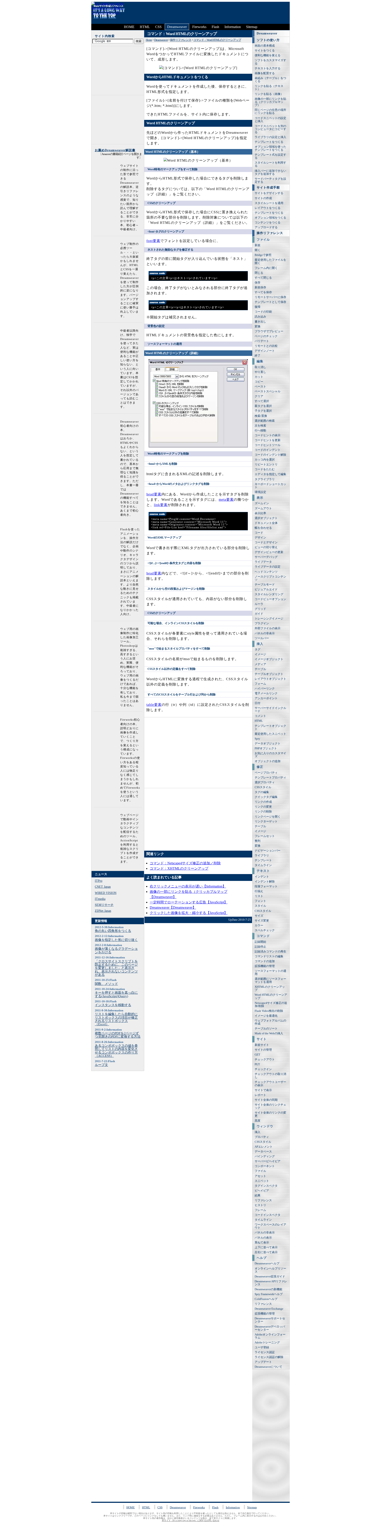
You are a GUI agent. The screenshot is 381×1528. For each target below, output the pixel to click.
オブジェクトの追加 (267, 761)
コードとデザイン (266, 542)
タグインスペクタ (266, 1185)
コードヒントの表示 (267, 435)
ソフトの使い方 (268, 40)
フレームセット (265, 836)
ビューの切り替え (266, 547)
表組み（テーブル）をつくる (270, 80)
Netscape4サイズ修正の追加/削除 (271, 1004)
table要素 (154, 704)
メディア (260, 664)
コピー (259, 381)
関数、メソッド (106, 983)
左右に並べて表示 (266, 1252)
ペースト (260, 386)
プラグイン (262, 623)
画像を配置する (265, 73)
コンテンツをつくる (267, 222)
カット (259, 376)
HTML (145, 27)
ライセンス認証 (265, 1352)
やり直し (260, 372)
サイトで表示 (263, 1090)
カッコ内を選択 (265, 459)
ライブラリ (262, 855)
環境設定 (260, 492)
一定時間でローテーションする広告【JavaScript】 (189, 902)
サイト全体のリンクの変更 (270, 1114)
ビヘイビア (262, 1190)
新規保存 (260, 287)
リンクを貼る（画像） (269, 94)
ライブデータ (263, 561)
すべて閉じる (263, 277)
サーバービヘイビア (267, 1161)
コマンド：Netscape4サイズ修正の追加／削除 (185, 863)
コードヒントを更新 (267, 440)
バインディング (265, 1156)
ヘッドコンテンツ (266, 571)
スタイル (260, 905)
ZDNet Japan (103, 910)
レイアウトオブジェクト (270, 678)
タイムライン (263, 865)
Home (149, 40)
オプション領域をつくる (270, 217)
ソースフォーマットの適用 (270, 972)
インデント (262, 876)
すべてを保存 (263, 292)
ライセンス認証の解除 (269, 1357)
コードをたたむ (265, 469)
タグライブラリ (265, 479)
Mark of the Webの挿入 (269, 1033)
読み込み (260, 316)
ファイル (260, 1171)
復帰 (257, 306)
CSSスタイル (263, 787)
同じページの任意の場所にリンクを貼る (270, 111)
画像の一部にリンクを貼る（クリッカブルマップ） (270, 102)
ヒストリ (260, 1205)
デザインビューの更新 (269, 552)
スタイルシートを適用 (269, 203)
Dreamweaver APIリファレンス (271, 1283)
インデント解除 (265, 881)
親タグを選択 (263, 406)
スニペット (262, 1180)
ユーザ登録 (262, 1347)
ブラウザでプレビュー (269, 331)
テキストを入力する (267, 68)
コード (259, 532)
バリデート (262, 341)
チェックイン (263, 1069)
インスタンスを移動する (113, 1005)
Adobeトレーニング (267, 1342)
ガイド (259, 613)
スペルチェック (265, 930)
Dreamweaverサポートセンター (270, 1320)
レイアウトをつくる (267, 208)
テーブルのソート (266, 1028)
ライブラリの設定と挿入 (270, 137)
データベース (263, 1151)
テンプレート (263, 860)
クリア (259, 396)
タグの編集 (262, 792)
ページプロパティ (266, 772)
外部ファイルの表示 (267, 628)
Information (232, 27)
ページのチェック (266, 336)
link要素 (161, 505)
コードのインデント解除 (270, 454)
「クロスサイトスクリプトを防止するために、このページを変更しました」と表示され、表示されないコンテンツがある (116, 967)
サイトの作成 (263, 198)
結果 (257, 1195)
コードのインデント (267, 449)
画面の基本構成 (265, 45)
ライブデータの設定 (267, 566)
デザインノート (265, 350)
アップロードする (266, 227)
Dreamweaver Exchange (269, 1308)
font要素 (153, 241)
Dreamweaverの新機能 (268, 1289)
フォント (260, 901)
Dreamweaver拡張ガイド (270, 1276)
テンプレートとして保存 (270, 302)
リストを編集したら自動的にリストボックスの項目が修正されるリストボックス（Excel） (116, 1019)
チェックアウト (265, 1059)
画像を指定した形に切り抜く (116, 939)
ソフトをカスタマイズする (270, 62)
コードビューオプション (270, 599)
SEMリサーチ (104, 905)
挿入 (257, 1132)
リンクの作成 (263, 801)
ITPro (98, 880)
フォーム (260, 683)
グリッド (260, 608)
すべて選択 (262, 401)
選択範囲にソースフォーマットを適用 (270, 980)
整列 (257, 840)
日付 (257, 703)
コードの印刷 (263, 311)
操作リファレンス (180, 40)
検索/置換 (261, 415)
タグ (257, 649)
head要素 (153, 494)
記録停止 (260, 946)
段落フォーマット (266, 886)
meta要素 (226, 499)
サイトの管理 (263, 1049)
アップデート (263, 1362)
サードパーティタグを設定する (270, 180)
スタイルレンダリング (269, 594)
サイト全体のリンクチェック (270, 1106)
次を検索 (260, 425)
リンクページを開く (267, 816)
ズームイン (262, 503)
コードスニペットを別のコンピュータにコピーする (270, 129)
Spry (257, 738)
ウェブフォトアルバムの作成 (270, 1022)
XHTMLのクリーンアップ (270, 988)
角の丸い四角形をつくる (113, 930)
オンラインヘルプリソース (270, 1270)
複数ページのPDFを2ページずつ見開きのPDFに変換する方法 (117, 1034)
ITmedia (100, 899)
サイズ (259, 915)
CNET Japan (103, 886)
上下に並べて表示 (266, 1247)
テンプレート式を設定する (270, 156)
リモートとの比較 (266, 346)
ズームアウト (263, 508)
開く (257, 250)
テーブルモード (265, 584)
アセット (260, 1176)
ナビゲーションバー (267, 850)
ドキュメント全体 (266, 523)
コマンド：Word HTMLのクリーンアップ (217, 40)
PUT (257, 1064)
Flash (215, 27)
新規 (257, 245)
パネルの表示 (263, 1237)
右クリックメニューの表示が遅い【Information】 (188, 886)
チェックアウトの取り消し (270, 1076)
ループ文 (101, 1064)
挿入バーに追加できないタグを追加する (270, 172)
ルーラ (259, 604)
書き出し (260, 321)
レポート (260, 1095)
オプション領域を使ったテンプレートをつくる (270, 148)
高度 (257, 1120)
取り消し (260, 367)
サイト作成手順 (268, 187)
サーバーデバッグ (266, 557)
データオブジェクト (267, 743)
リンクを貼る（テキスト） (269, 88)
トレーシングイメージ (269, 618)
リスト (259, 896)
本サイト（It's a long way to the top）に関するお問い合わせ (190, 1520)
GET (257, 1054)
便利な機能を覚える (267, 55)
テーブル (260, 669)
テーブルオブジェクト (269, 674)
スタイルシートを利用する (270, 164)
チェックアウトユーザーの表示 (270, 1083)
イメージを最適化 (266, 1015)
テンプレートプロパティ (270, 777)
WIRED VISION (105, 893)
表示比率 (260, 513)
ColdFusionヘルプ (266, 1299)
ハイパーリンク (265, 688)
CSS (158, 27)
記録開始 (260, 941)
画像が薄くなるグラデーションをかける (116, 950)
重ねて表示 (262, 1242)
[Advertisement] (207, 13)
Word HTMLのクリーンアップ (271, 996)
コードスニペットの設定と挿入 (270, 120)
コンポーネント (265, 1166)
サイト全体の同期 (266, 1099)
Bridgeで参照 (263, 255)
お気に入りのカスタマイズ (270, 755)
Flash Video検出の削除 (269, 1010)
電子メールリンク (266, 693)
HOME (129, 27)
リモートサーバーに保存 (270, 297)
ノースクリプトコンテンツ (270, 578)
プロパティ (262, 1137)
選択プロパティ (265, 782)
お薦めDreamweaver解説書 (115, 150)
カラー (259, 925)
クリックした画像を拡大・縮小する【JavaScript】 (189, 913)
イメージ (260, 654)
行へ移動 (260, 430)
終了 (257, 355)
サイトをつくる (265, 50)
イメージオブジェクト (269, 659)
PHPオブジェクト (266, 748)
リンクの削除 (263, 811)
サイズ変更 (262, 920)
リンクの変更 (263, 806)
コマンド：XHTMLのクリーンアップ (179, 868)
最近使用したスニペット (270, 733)
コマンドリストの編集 (269, 956)
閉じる (259, 272)
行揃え (259, 891)
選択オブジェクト (266, 518)
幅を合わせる (263, 527)
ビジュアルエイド (266, 589)
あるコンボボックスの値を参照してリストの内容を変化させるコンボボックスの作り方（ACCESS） (116, 1050)
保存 (257, 282)
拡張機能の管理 (265, 966)
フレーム (260, 1210)
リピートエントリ (266, 464)
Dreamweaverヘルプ (267, 1263)
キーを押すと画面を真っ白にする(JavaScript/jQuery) (116, 994)
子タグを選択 (263, 410)
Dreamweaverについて (268, 1366)
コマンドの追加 (265, 961)
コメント (260, 716)
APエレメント (264, 1146)
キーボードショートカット (270, 486)
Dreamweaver (177, 27)
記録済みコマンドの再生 (270, 951)
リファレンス (263, 1200)
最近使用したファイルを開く (270, 261)
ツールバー (262, 638)
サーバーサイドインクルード (270, 709)
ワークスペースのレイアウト (270, 1226)
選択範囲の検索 (265, 420)
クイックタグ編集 (266, 797)
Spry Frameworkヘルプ (269, 1294)
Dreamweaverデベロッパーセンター (270, 1328)
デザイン (260, 537)
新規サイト (262, 1044)
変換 (257, 326)
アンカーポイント (266, 698)
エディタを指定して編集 (270, 474)
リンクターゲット (266, 821)
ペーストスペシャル (267, 391)
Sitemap (251, 27)
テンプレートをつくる (269, 142)
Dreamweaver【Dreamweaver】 (173, 907)
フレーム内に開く (266, 268)
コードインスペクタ (267, 1214)
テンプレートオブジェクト (270, 727)
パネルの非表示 (265, 633)
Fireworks (199, 27)
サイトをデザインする (269, 193)
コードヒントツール (267, 445)
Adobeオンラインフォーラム (270, 1336)
